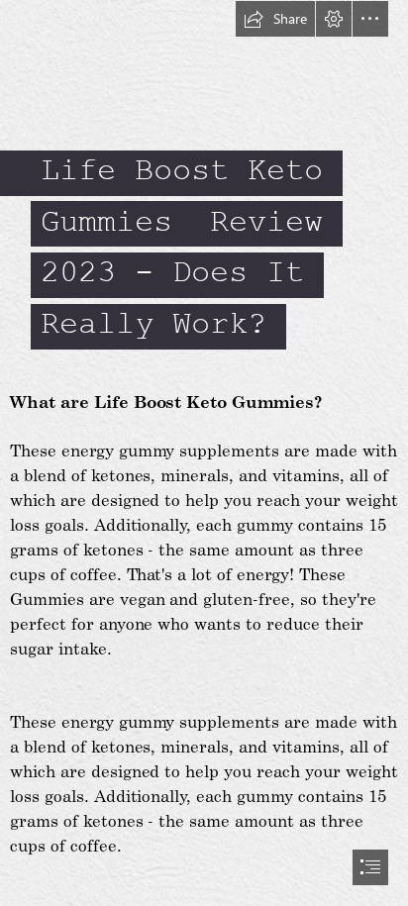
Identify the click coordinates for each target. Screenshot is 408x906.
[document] (204, 453)
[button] (275, 19)
